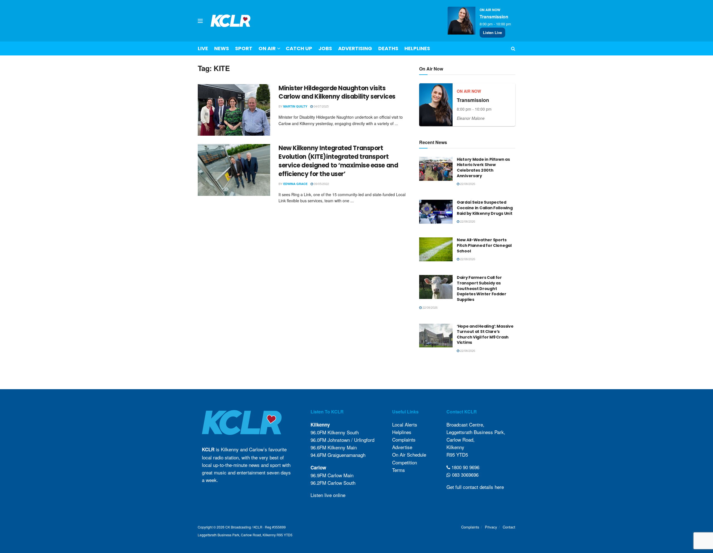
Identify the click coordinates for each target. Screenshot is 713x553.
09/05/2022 (321, 183)
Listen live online (328, 494)
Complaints (404, 439)
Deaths (388, 48)
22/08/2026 (467, 183)
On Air (267, 48)
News (221, 48)
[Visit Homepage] (231, 20)
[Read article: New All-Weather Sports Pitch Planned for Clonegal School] (436, 249)
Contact (509, 527)
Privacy (491, 527)
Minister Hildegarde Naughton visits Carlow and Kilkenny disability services (337, 92)
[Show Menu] (200, 21)
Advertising (355, 48)
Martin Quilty (295, 106)
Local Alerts (404, 424)
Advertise (402, 447)
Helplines (417, 48)
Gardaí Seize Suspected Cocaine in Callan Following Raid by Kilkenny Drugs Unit (484, 207)
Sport (243, 48)
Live (203, 48)
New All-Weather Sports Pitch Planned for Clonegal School (484, 245)
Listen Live (492, 32)
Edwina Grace (295, 184)
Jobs (325, 48)
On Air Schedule (409, 454)
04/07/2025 (321, 106)
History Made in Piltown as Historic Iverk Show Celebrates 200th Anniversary (483, 168)
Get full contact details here (475, 486)
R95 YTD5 (457, 454)
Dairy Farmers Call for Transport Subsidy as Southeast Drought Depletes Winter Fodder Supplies (481, 288)
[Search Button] (513, 48)
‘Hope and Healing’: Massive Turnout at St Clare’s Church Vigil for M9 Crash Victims (485, 334)
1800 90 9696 (464, 467)
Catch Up (299, 48)
